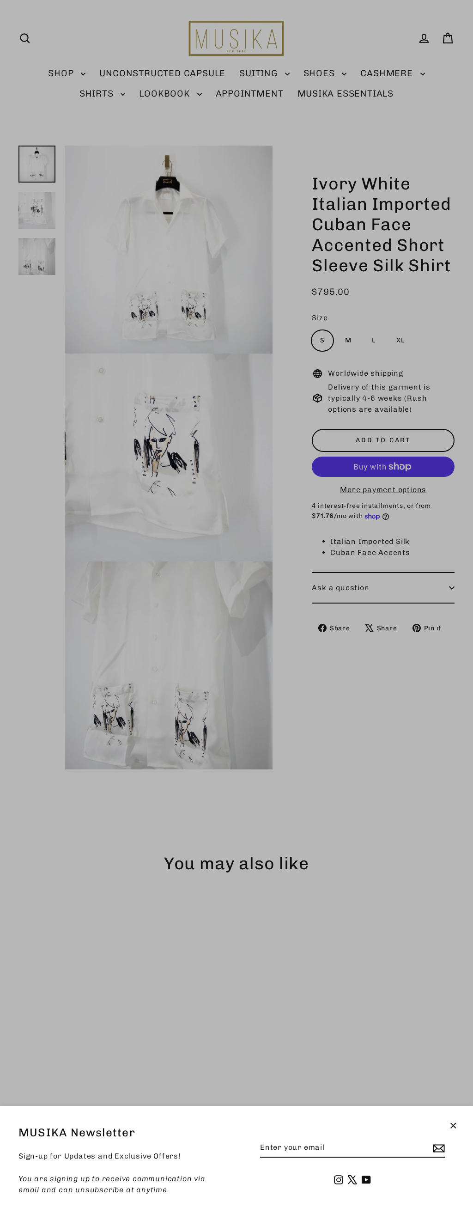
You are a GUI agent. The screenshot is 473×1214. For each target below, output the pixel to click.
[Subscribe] (437, 1148)
